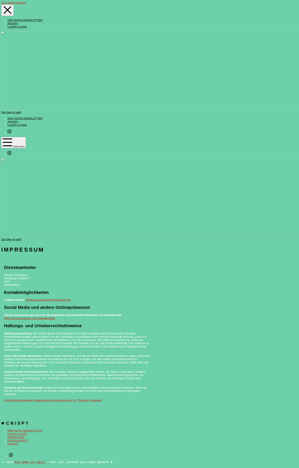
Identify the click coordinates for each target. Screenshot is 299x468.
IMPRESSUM (15, 437)
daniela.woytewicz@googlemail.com (48, 300)
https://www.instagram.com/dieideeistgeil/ (29, 318)
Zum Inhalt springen (13, 2)
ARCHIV (12, 443)
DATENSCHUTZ (17, 440)
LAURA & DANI (17, 434)
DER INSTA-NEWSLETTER (24, 430)
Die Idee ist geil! (30, 462)
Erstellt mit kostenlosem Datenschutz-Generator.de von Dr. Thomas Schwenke (53, 400)
